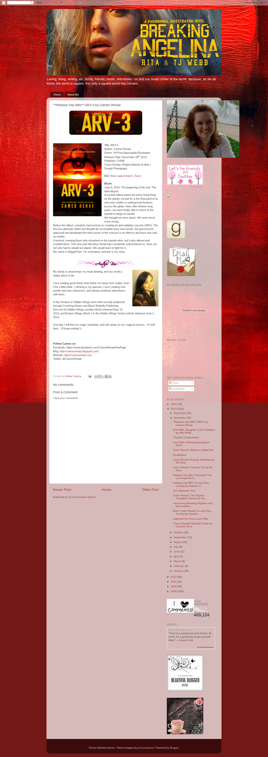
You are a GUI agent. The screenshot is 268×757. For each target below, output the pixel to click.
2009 (174, 591)
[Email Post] (89, 376)
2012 (174, 577)
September (180, 537)
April (177, 556)
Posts (174, 382)
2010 (174, 586)
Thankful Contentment (186, 437)
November (180, 417)
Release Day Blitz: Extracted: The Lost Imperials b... (192, 477)
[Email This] (96, 376)
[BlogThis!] (99, 376)
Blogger (174, 747)
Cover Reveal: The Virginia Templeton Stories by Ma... (190, 497)
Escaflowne (179, 455)
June (177, 551)
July (176, 547)
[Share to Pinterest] (110, 376)
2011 (174, 581)
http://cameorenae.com (78, 355)
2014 (174, 404)
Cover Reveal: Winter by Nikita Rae (193, 450)
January (179, 571)
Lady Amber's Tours (129, 175)
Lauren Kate (186, 640)
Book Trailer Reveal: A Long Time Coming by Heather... (192, 512)
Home (57, 94)
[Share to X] (103, 376)
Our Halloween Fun (184, 490)
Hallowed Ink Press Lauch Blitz (190, 518)
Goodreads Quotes (205, 647)
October (179, 532)
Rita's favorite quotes (180, 630)
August (178, 542)
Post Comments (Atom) (82, 497)
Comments (178, 388)
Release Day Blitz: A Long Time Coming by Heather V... (191, 484)
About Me (73, 94)
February (179, 566)
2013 (174, 408)
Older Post (150, 490)
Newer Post (62, 490)
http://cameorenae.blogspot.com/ (79, 351)
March (178, 561)
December (180, 413)
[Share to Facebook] (106, 376)
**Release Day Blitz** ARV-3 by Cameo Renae (190, 423)
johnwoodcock (146, 747)
